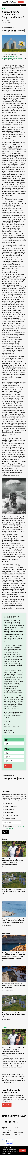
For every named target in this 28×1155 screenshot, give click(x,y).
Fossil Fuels (5, 1132)
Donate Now (6, 1105)
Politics (4, 9)
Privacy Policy (18, 1134)
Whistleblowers (18, 1132)
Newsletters (6, 791)
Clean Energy (6, 1134)
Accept (23, 1150)
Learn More (9, 1153)
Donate (21, 2)
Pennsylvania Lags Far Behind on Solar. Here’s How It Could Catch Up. (13, 1075)
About (16, 1129)
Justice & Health (7, 1131)
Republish (21, 30)
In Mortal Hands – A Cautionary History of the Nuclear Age (13, 57)
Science (4, 1127)
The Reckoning (14, 5)
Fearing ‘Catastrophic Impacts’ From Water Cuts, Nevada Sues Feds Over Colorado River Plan (13, 1080)
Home (16, 1127)
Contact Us (17, 1131)
